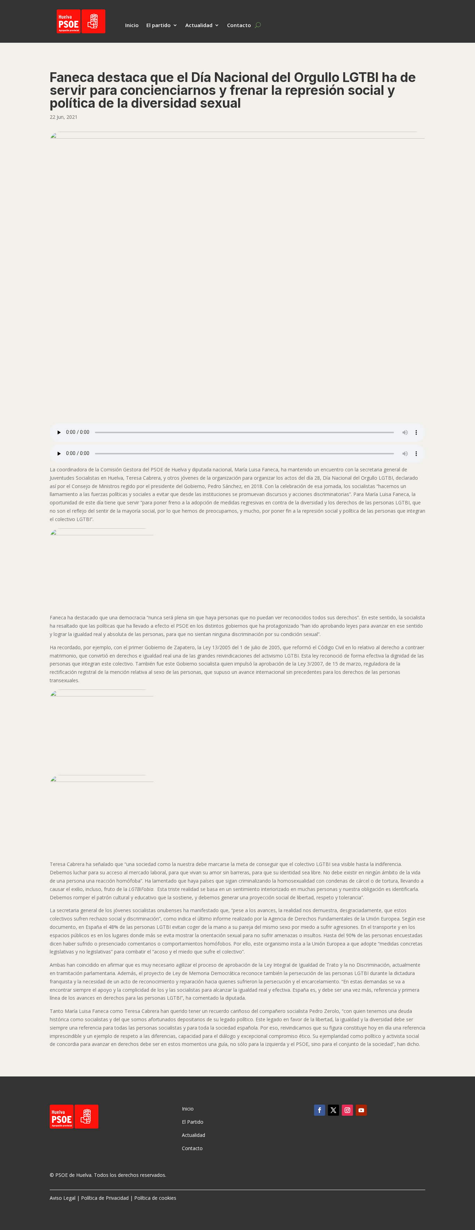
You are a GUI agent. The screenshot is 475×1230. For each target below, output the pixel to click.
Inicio (132, 25)
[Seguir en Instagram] (347, 1110)
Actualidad (198, 25)
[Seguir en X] (333, 1110)
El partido (158, 25)
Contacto (239, 25)
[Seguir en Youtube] (361, 1110)
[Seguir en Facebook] (319, 1110)
